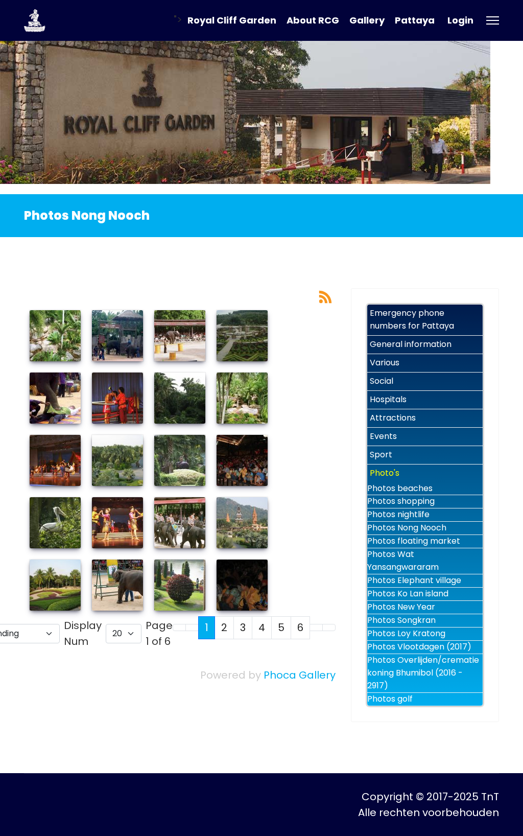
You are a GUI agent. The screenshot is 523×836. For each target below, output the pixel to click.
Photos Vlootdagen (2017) (419, 647)
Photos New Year (401, 607)
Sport (381, 454)
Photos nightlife (398, 514)
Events (383, 436)
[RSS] (325, 296)
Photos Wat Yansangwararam (403, 560)
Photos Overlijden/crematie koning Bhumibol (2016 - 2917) (423, 672)
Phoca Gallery (300, 675)
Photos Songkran (401, 620)
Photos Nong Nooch (406, 527)
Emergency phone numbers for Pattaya (412, 319)
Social (381, 381)
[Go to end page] (329, 627)
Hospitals (388, 399)
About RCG (313, 20)
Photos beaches (400, 488)
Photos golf (390, 699)
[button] (477, 345)
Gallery (367, 20)
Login (460, 20)
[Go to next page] (316, 627)
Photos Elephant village (414, 580)
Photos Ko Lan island (407, 593)
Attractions (393, 418)
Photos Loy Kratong (406, 633)
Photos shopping (401, 501)
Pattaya (415, 20)
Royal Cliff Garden (231, 20)
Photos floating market (413, 541)
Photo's (384, 473)
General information (410, 344)
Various (384, 362)
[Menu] (492, 20)
